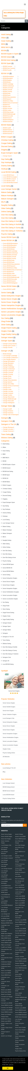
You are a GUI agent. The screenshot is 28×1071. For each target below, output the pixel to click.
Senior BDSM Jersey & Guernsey (12, 269)
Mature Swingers (7, 533)
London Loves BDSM (20, 947)
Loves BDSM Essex (8, 175)
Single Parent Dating (8, 612)
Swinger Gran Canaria (9, 345)
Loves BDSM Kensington (10, 177)
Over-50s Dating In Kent (9, 557)
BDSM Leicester (7, 108)
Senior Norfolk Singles (9, 706)
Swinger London (7, 395)
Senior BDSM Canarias (21, 922)
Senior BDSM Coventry (9, 258)
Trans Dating (6, 640)
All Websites (6, 756)
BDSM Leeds (6, 106)
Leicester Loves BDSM (20, 958)
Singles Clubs (6, 616)
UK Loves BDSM (5, 916)
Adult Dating (5, 444)
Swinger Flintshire (8, 411)
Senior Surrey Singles (9, 703)
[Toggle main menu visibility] (25, 4)
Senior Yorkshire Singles (9, 714)
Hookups (5, 516)
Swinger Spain (6, 626)
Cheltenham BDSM (6, 964)
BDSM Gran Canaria (9, 68)
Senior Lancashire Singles (9, 595)
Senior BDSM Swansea (21, 967)
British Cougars (6, 485)
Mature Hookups (7, 530)
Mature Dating (6, 526)
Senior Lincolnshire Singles (10, 598)
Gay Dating (5, 506)
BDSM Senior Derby (6, 1019)
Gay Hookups (6, 509)
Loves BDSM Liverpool (9, 179)
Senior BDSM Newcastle (10, 279)
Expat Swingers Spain (8, 502)
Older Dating (6, 543)
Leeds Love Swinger (20, 889)
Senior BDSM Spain (8, 564)
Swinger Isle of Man (8, 384)
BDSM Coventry (7, 91)
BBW (3, 454)
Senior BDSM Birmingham (10, 243)
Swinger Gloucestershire (10, 380)
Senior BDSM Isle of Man (10, 268)
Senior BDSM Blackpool (10, 245)
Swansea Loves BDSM (20, 965)
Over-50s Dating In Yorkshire (10, 654)
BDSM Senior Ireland (8, 790)
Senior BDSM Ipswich (9, 266)
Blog (4, 771)
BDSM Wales (6, 481)
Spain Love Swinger (20, 900)
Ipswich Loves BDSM (20, 836)
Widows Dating (6, 643)
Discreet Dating (6, 495)
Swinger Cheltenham (9, 368)
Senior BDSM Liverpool (9, 275)
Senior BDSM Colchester (10, 254)
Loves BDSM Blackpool (7, 905)
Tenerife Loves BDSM (20, 928)
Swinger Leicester (8, 391)
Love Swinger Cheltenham (10, 357)
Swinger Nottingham (8, 402)
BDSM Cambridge (8, 84)
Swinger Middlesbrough (9, 399)
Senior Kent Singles (8, 710)
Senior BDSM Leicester (21, 961)
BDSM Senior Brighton (6, 933)
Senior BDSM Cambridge (10, 251)
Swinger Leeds (7, 389)
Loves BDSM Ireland (8, 794)
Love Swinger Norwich (9, 359)
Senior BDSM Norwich (9, 281)
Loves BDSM (4, 890)
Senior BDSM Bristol (9, 249)
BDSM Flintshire (7, 129)
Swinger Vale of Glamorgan (10, 414)
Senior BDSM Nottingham (10, 283)
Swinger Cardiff (7, 409)
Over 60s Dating (7, 554)
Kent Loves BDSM (19, 885)
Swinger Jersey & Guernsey (11, 385)
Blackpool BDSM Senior (7, 923)
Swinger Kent (7, 387)
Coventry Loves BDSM (6, 1009)
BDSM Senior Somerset (21, 1017)
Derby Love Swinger (6, 1014)
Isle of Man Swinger (20, 845)
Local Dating (6, 519)
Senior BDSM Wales (8, 571)
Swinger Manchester (8, 397)
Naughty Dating (6, 540)
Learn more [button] (11, 1064)
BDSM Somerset (7, 121)
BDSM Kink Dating (7, 471)
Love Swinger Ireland (8, 783)
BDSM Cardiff (7, 128)
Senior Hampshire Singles (9, 588)
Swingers (5, 633)
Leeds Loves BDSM (20, 896)
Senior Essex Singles (8, 585)
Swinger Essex (7, 378)
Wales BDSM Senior (6, 938)
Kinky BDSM (18, 876)
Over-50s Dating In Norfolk (9, 647)
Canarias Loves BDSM (20, 920)
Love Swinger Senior (8, 523)
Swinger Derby (7, 376)
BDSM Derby (6, 93)
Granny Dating (6, 512)
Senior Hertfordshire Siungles (10, 592)
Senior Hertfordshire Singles (10, 737)
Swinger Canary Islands (9, 343)
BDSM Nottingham (8, 119)
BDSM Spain (6, 475)
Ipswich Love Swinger (6, 1035)
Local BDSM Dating (8, 664)
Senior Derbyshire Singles (9, 578)
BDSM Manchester (8, 112)
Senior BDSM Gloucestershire (11, 264)
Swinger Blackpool (8, 363)
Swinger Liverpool (8, 393)
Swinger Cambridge (8, 367)
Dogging (4, 499)
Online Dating (6, 547)
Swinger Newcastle (8, 400)
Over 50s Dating (7, 550)
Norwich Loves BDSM (20, 1007)
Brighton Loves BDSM (6, 920)
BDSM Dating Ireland (8, 787)
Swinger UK (5, 660)
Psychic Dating (6, 561)
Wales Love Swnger (6, 944)
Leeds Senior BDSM (20, 898)
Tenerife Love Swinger (20, 933)
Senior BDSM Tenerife (20, 930)
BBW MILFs (5, 457)
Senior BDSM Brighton (9, 247)
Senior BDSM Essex (8, 262)
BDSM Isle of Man (8, 101)
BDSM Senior (4, 892)
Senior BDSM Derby (8, 260)
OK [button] (7, 1068)
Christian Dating (7, 488)
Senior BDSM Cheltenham (10, 253)
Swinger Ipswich (7, 382)
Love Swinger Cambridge (10, 355)
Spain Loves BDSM (20, 903)
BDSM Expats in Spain (8, 464)
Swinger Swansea (8, 412)
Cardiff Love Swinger (6, 947)
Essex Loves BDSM (6, 972)
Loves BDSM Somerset (21, 1014)
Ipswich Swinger (19, 834)
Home (3, 25)
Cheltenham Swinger (6, 961)
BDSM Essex (6, 95)
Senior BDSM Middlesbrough (11, 277)
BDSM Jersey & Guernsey (10, 102)
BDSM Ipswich (7, 99)
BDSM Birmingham (8, 76)
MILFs (4, 536)
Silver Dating (6, 609)
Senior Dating (6, 574)
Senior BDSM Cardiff (9, 289)
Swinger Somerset (8, 431)
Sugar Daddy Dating (8, 619)
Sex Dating (5, 602)
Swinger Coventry (8, 374)
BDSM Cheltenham (8, 86)
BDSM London (7, 110)
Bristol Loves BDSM (6, 989)
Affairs (4, 447)
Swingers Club (6, 657)
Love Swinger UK (5, 914)
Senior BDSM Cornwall (9, 256)
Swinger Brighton (8, 365)
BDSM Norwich (7, 117)
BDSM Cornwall (7, 89)
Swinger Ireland (6, 623)
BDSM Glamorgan (8, 131)
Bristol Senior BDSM (6, 992)
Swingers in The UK (8, 636)
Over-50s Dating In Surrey (9, 650)
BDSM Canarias (7, 66)
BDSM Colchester (8, 87)
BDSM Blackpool (8, 78)
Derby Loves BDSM (6, 1021)
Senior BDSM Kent (8, 271)
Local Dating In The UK (9, 768)
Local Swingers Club (8, 718)
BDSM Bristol (7, 82)
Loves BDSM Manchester (10, 182)
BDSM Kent (6, 104)
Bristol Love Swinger (6, 994)
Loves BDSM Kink (5, 894)
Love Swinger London (6, 855)
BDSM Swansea (7, 133)
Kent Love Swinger (19, 878)
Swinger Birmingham (9, 361)
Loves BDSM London (9, 180)
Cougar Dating (6, 492)
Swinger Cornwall (8, 372)
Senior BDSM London (20, 950)
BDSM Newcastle (8, 116)
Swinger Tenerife (7, 347)
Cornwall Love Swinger (6, 996)
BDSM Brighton (7, 80)
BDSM (4, 461)
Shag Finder (5, 605)
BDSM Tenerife (7, 70)
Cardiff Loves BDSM (6, 940)
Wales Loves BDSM (6, 935)
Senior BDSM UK (7, 567)
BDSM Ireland (6, 468)
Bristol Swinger (7, 353)
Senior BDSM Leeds (8, 273)
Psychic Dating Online (9, 752)
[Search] (26, 21)
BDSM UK (5, 478)
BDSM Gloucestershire (9, 97)
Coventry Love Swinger (7, 1007)
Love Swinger (4, 907)
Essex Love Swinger (6, 970)
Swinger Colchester (8, 370)
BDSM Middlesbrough (9, 114)
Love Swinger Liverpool (7, 858)
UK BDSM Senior (5, 918)
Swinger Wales (6, 629)
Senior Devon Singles (8, 581)
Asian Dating (6, 450)
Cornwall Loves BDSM (6, 1003)
